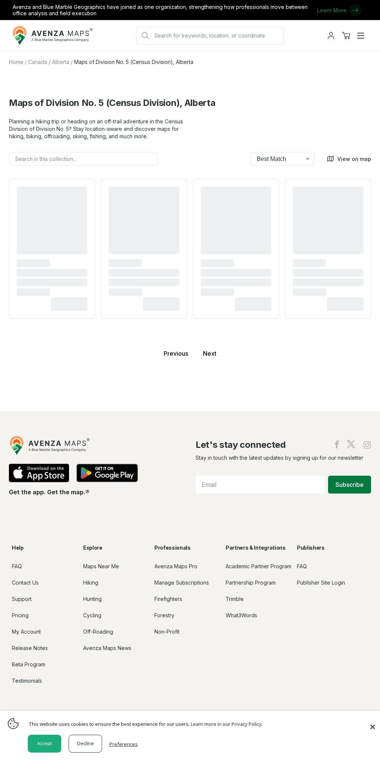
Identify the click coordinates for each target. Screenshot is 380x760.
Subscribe (349, 484)
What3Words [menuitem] (241, 615)
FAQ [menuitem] (17, 566)
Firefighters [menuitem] (168, 599)
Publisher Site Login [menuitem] (321, 582)
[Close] (372, 723)
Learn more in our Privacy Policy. (226, 724)
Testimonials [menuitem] (27, 680)
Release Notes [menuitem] (30, 648)
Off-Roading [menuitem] (98, 631)
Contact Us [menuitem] (25, 582)
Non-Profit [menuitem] (167, 631)
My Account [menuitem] (26, 631)
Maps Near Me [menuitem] (101, 566)
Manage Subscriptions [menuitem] (181, 582)
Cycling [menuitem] (92, 615)
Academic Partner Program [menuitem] (258, 566)
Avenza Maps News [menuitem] (107, 648)
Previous (176, 353)
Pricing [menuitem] (20, 615)
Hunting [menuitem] (92, 599)
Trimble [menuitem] (235, 599)
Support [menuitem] (22, 599)
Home (16, 62)
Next (209, 353)
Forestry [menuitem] (164, 615)
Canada (37, 62)
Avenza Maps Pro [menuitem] (175, 566)
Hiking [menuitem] (90, 582)
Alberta (60, 62)
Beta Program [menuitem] (28, 664)
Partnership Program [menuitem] (251, 582)
